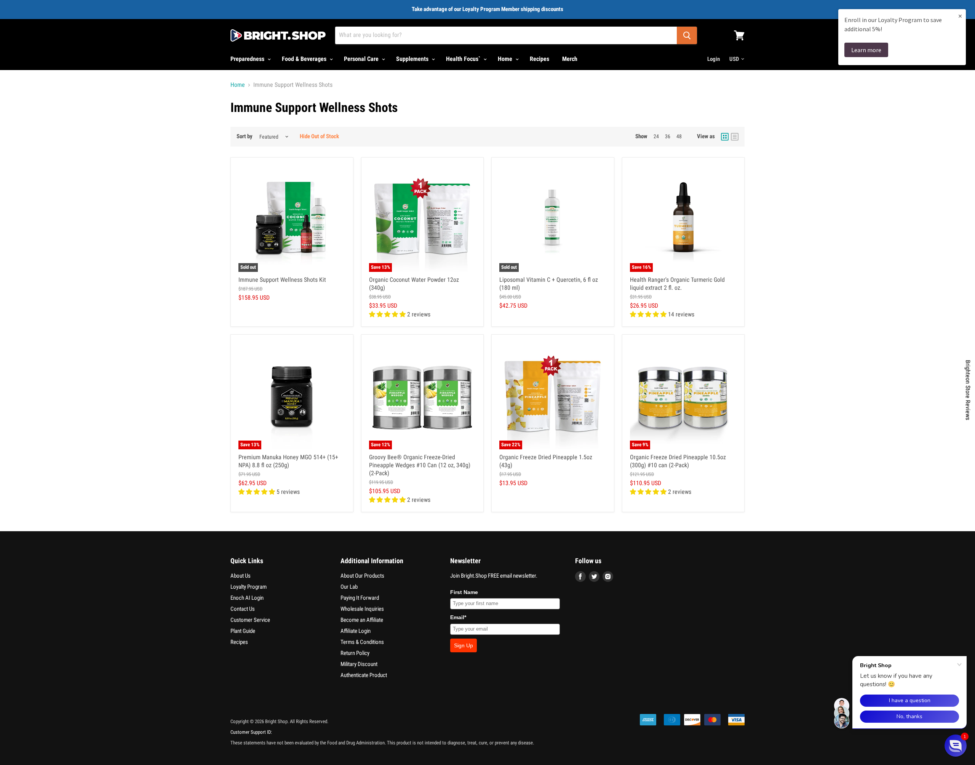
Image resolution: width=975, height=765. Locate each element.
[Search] (687, 35)
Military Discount (358, 664)
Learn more (866, 50)
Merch (569, 58)
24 (656, 136)
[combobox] (506, 35)
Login (713, 59)
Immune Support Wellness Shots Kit (282, 279)
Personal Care (362, 58)
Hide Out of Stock (319, 136)
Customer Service (250, 619)
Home (506, 58)
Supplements (413, 58)
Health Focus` (464, 58)
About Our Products (362, 575)
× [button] (960, 16)
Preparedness (248, 58)
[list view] (734, 137)
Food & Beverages (305, 58)
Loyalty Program (248, 586)
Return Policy (354, 653)
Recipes (539, 58)
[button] (956, 746)
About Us (240, 575)
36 (667, 136)
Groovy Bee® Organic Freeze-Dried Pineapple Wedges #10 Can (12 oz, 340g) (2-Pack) (419, 465)
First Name (464, 592)
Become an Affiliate (361, 619)
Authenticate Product (363, 675)
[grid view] (725, 137)
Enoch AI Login (247, 597)
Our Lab (349, 586)
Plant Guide (242, 631)
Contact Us (242, 608)
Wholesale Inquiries (362, 608)
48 (679, 136)
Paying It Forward (359, 597)
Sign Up (463, 645)
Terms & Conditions (362, 642)
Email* (458, 617)
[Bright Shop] (278, 35)
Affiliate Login (355, 631)
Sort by (245, 136)
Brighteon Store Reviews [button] (968, 390)
